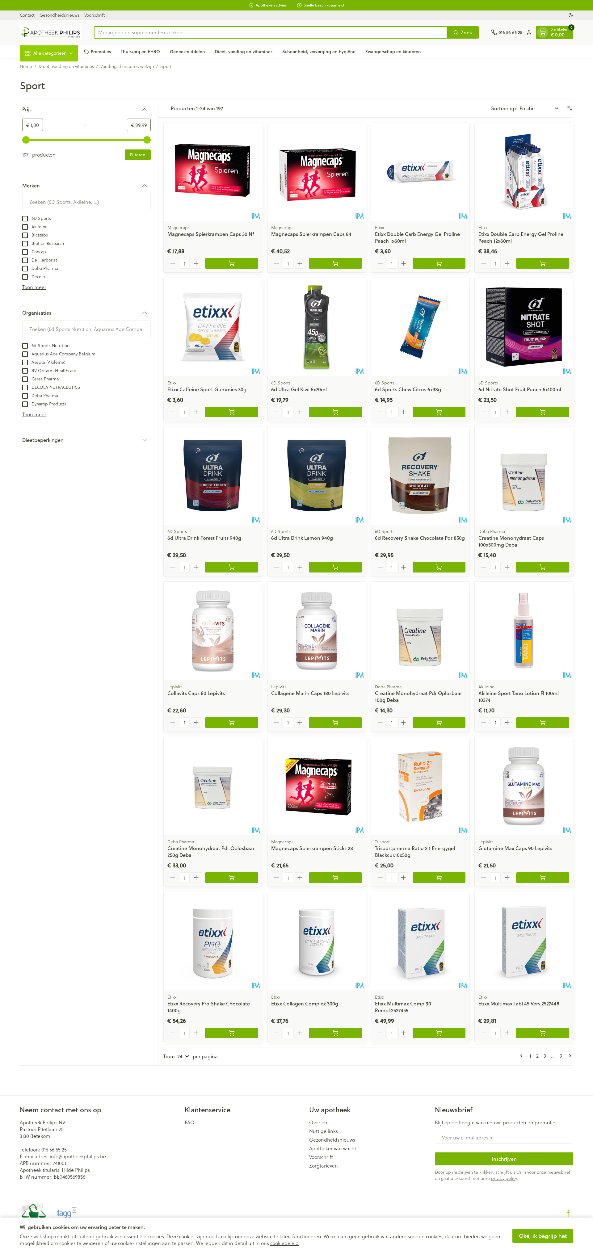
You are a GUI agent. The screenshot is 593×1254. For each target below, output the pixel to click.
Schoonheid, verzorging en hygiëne (318, 51)
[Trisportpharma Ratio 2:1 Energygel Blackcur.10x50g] (420, 786)
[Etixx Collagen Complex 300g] (316, 941)
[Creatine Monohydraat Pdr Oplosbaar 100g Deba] (420, 631)
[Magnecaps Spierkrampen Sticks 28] (316, 786)
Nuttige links (323, 1131)
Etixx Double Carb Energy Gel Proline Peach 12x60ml (520, 237)
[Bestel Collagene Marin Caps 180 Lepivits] (335, 722)
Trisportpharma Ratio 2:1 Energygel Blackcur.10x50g (415, 851)
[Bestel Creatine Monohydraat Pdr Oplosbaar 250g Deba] (231, 877)
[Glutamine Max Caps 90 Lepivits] (524, 786)
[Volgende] (569, 1055)
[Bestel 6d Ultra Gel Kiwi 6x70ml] (335, 412)
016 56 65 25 (54, 1149)
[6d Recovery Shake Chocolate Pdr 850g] (420, 475)
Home (26, 66)
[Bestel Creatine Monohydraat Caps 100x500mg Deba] (542, 567)
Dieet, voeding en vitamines (243, 51)
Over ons (319, 1122)
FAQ (190, 1122)
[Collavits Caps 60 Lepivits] (213, 631)
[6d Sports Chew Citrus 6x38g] (420, 327)
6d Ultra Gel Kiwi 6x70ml (299, 389)
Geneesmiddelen (187, 51)
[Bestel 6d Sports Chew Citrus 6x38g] (439, 412)
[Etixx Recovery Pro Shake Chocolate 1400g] (213, 941)
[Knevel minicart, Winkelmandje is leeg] (542, 32)
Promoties (101, 51)
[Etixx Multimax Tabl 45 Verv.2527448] (524, 941)
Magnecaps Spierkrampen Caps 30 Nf (210, 233)
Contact (27, 15)
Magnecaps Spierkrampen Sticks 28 (312, 848)
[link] (522, 1055)
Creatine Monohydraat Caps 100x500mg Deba (511, 541)
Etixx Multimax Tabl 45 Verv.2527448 (518, 1003)
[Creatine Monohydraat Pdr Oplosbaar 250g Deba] (213, 786)
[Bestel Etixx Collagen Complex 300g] (335, 1033)
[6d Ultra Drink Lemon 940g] (316, 475)
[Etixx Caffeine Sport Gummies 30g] (213, 327)
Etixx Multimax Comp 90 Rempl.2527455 (403, 1007)
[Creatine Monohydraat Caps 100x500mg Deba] (524, 475)
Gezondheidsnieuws (59, 15)
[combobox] (270, 32)
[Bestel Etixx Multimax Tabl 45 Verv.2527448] (542, 1033)
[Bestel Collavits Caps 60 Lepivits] (231, 722)
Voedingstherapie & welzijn (127, 66)
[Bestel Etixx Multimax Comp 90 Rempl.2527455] (439, 1033)
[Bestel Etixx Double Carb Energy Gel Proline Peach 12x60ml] (542, 263)
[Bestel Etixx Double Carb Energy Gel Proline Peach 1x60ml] (439, 263)
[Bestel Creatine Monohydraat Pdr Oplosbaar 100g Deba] (439, 722)
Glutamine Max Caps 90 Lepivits (515, 848)
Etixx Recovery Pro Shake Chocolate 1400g (208, 1007)
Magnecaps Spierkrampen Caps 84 (311, 233)
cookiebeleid (284, 1243)
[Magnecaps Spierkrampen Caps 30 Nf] (213, 172)
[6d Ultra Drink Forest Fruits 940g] (213, 475)
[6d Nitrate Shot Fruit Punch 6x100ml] (524, 327)
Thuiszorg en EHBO (140, 51)
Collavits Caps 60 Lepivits (196, 693)
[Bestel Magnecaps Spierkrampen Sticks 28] (335, 877)
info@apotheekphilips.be (78, 1156)
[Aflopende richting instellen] (569, 108)
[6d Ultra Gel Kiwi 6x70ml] (316, 327)
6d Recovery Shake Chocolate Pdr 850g (420, 537)
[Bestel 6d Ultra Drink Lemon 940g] (335, 567)
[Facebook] (568, 1213)
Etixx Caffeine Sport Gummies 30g (206, 389)
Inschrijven (504, 1158)
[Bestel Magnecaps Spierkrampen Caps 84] (335, 263)
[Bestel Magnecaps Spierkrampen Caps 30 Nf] (231, 263)
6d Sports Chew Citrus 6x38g (408, 389)
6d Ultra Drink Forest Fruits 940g (204, 537)
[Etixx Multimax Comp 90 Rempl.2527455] (420, 941)
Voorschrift (94, 15)
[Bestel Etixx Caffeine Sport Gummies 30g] (231, 412)
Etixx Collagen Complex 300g (304, 1003)
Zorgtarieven (323, 1165)
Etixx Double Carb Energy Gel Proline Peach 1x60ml (417, 237)
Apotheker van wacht (332, 1148)
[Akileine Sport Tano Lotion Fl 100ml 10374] (524, 631)
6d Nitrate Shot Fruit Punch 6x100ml (519, 389)
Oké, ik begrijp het (543, 1236)
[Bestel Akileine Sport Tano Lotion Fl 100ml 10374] (542, 722)
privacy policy (504, 1178)
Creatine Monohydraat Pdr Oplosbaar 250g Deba (210, 851)
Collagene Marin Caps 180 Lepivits (310, 693)
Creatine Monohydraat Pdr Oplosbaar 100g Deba (418, 696)
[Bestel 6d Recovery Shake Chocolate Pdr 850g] (439, 567)
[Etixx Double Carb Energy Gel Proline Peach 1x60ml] (420, 172)
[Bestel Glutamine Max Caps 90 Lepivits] (542, 877)
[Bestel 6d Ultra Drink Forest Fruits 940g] (231, 567)
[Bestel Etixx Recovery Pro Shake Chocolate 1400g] (231, 1033)
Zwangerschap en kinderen (393, 51)
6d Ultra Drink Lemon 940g (302, 537)
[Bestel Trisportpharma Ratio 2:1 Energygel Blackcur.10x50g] (439, 877)
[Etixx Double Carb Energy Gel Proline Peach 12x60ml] (524, 172)
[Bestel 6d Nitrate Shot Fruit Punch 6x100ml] (542, 412)
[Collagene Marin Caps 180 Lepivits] (316, 631)
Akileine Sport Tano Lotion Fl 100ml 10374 (518, 696)
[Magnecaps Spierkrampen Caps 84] (316, 172)
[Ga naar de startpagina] (51, 32)
